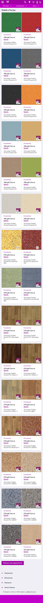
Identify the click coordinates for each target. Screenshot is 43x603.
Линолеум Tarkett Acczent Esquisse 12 (10, 43)
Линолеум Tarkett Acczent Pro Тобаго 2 (31, 374)
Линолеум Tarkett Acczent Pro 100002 (10, 555)
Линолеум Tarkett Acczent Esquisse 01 (30, 224)
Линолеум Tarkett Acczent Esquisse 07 (30, 115)
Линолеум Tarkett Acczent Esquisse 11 (30, 43)
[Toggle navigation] (3, 2)
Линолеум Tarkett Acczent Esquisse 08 (10, 115)
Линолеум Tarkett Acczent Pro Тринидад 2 (11, 337)
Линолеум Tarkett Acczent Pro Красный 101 (31, 261)
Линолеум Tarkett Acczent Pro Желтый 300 (10, 261)
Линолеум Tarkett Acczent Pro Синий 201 (31, 298)
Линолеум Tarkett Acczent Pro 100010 (30, 483)
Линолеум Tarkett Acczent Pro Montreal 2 (11, 446)
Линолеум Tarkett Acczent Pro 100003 (30, 519)
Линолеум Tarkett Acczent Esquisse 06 (10, 151)
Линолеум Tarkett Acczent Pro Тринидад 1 (31, 337)
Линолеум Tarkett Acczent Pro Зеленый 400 (11, 299)
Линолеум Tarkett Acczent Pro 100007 (10, 519)
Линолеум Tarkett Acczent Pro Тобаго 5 (11, 374)
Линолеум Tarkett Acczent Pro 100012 (30, 446)
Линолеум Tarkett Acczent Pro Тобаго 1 (11, 410)
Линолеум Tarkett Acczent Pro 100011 (10, 483)
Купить (6, 39)
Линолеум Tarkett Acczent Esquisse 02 (10, 224)
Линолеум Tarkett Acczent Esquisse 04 (10, 188)
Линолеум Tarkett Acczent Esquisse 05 (30, 151)
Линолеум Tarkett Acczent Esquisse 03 (30, 188)
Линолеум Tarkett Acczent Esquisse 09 (30, 79)
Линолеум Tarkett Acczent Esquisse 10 (10, 79)
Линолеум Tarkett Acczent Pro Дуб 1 (30, 410)
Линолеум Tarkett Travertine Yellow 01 (30, 555)
